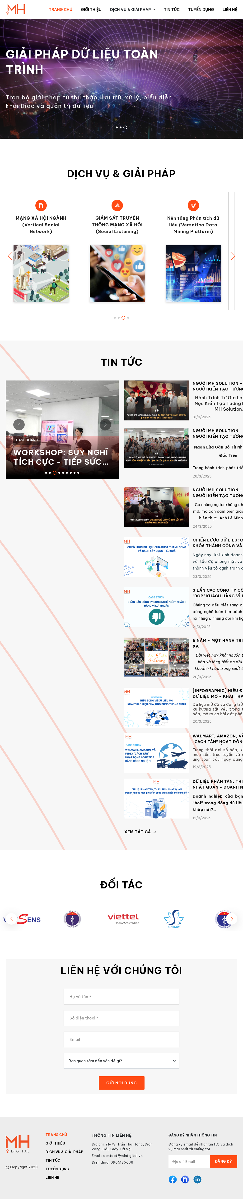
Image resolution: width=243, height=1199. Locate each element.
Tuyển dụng (201, 9)
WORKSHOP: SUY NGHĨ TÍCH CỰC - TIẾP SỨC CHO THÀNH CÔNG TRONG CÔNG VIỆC (60, 457)
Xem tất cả (137, 831)
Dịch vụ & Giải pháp (65, 1152)
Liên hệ (230, 9)
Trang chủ (60, 9)
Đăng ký (223, 1161)
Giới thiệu (91, 9)
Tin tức (172, 9)
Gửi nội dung (121, 1083)
